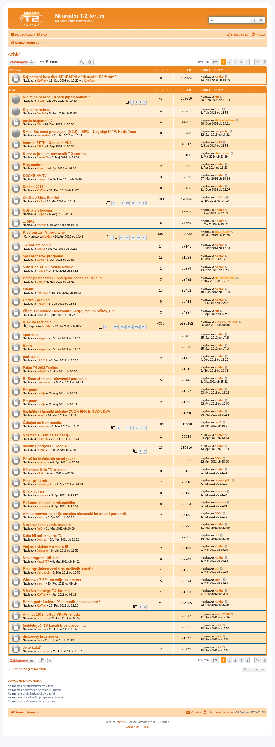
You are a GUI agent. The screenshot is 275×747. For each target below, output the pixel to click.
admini (28, 289)
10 (127, 203)
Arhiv (14, 54)
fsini (39, 640)
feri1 (39, 528)
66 (138, 237)
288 (123, 327)
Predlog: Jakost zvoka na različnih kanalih (58, 569)
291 (144, 327)
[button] (215, 62)
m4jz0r (41, 303)
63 (121, 237)
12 (138, 203)
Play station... (34, 165)
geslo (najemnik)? (38, 121)
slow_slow (222, 153)
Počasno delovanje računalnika (49, 503)
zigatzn (41, 168)
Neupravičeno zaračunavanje (47, 525)
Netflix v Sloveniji (37, 210)
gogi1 (218, 422)
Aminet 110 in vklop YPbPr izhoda (51, 614)
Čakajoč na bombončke (42, 423)
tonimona (43, 426)
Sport (27, 346)
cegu (40, 281)
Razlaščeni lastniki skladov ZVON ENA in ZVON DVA (66, 412)
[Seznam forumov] (32, 17)
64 (127, 237)
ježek (40, 473)
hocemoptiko (45, 484)
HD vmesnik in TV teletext (44, 470)
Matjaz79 (43, 157)
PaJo (40, 201)
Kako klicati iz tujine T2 (42, 536)
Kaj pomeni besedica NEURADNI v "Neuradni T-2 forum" (69, 77)
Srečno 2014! (33, 187)
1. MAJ (28, 221)
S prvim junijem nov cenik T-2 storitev (54, 154)
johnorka (42, 495)
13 (144, 203)
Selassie (42, 550)
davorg (41, 629)
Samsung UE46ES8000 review (48, 267)
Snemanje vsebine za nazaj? (46, 435)
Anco (218, 109)
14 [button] (258, 62)
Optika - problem (37, 300)
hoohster (42, 292)
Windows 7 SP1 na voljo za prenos (52, 580)
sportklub (31, 335)
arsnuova (43, 462)
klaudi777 (43, 561)
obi (217, 535)
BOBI (218, 458)
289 (130, 327)
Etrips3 (41, 214)
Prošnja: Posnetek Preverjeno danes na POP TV (63, 278)
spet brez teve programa (43, 256)
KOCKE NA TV (35, 176)
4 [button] (241, 62)
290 (137, 327)
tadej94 (41, 371)
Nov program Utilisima (41, 558)
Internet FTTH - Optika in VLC (47, 143)
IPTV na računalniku (40, 322)
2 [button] (229, 62)
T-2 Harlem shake (37, 245)
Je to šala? (32, 648)
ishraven (42, 618)
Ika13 (218, 142)
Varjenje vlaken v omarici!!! (45, 547)
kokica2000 (222, 614)
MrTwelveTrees (225, 120)
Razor (41, 449)
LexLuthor (43, 651)
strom (40, 517)
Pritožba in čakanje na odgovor (49, 459)
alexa (40, 259)
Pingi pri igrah (35, 481)
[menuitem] (41, 34)
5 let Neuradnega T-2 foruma (46, 591)
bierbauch (43, 572)
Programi (30, 390)
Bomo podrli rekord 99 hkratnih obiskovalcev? (61, 602)
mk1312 (42, 360)
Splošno (89, 80)
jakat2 (41, 415)
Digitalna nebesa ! (38, 110)
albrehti (41, 225)
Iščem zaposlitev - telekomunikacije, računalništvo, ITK (69, 311)
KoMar (41, 80)
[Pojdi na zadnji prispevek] (226, 76)
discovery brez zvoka (40, 636)
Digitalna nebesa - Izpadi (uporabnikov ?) (57, 97)
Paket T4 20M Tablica (40, 368)
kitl (217, 96)
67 (144, 237)
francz (41, 270)
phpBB (121, 721)
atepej (41, 248)
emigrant (42, 338)
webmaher (43, 135)
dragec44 (43, 179)
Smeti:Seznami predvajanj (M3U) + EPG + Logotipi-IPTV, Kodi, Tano (79, 132)
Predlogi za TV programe (44, 232)
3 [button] (235, 62)
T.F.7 (40, 146)
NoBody (220, 197)
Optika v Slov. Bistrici (41, 198)
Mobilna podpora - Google (45, 446)
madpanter (222, 131)
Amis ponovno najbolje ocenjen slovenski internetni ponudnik (75, 514)
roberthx (42, 438)
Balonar (42, 539)
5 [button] (247, 62)
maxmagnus (45, 382)
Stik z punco (33, 492)
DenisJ (41, 113)
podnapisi (31, 357)
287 (116, 327)
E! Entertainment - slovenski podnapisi (55, 379)
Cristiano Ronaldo (226, 321)
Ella (39, 124)
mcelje (41, 393)
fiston (40, 100)
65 (133, 237)
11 (133, 203)
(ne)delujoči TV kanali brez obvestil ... (54, 625)
